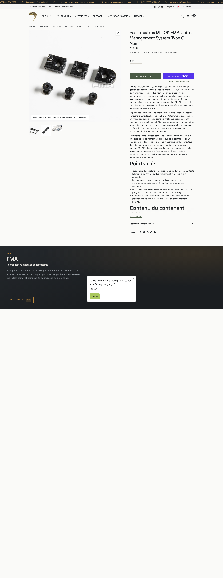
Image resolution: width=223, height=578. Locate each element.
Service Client (67, 7)
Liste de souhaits (54, 7)
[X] (144, 232)
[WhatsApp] (151, 232)
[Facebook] (155, 6)
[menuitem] (37, 7)
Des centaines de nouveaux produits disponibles (69, 2)
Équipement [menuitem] (62, 16)
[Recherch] (182, 16)
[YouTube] (162, 6)
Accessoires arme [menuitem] (118, 16)
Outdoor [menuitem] (97, 16)
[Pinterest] (147, 232)
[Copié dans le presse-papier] (154, 232)
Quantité (133, 61)
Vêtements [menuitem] (81, 16)
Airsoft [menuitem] (138, 16)
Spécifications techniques (142, 224)
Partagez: (133, 232)
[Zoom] (118, 33)
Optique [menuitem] (46, 16)
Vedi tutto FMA (19, 300)
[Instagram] (158, 6)
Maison (32, 26)
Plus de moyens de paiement (178, 81)
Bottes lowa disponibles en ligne (111, 2)
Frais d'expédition (147, 52)
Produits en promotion (37, 7)
